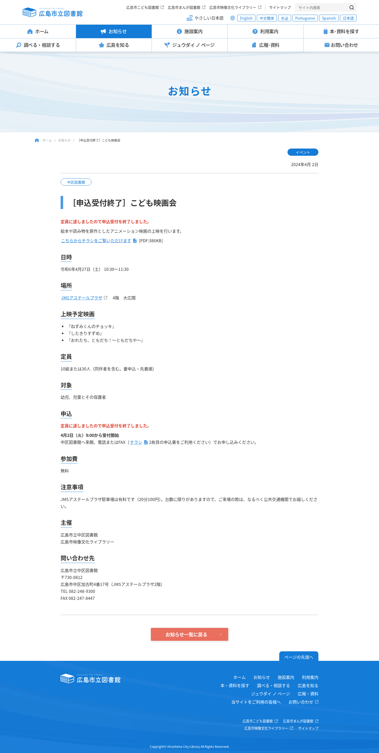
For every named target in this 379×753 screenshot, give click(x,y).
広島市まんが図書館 (184, 7)
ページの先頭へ (298, 657)
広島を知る (308, 685)
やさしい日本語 (209, 18)
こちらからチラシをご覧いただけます (96, 240)
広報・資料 (308, 693)
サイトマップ (280, 7)
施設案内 (286, 677)
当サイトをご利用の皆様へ (256, 702)
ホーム (47, 140)
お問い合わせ (301, 702)
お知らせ (64, 140)
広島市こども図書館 (142, 7)
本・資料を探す (234, 685)
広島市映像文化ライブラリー (232, 7)
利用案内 (310, 677)
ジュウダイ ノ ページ (270, 693)
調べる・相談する (273, 685)
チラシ (136, 442)
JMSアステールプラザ (81, 298)
